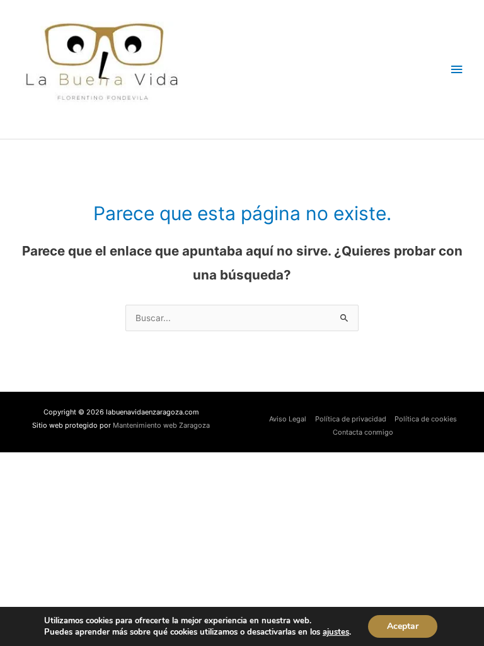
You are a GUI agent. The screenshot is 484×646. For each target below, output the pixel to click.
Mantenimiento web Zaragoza (161, 425)
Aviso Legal (287, 418)
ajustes (336, 632)
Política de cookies (426, 418)
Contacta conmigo (363, 432)
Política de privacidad (350, 418)
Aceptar (402, 626)
